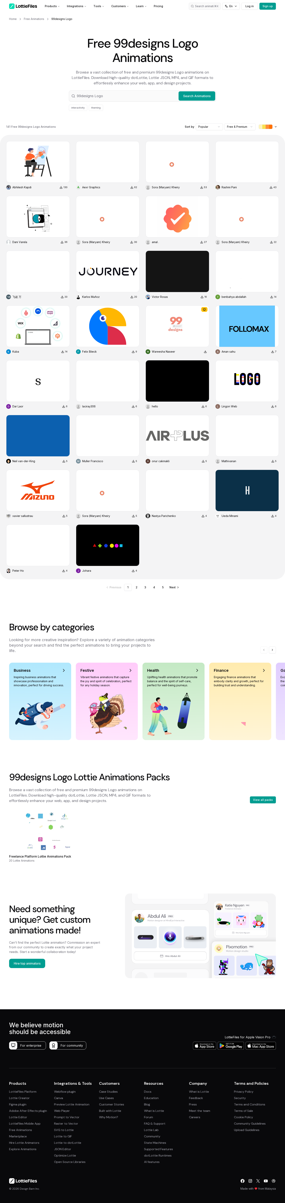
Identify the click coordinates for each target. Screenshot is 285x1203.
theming (96, 107)
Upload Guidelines (246, 1130)
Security (240, 1098)
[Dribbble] (273, 1181)
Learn (140, 6)
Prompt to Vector (66, 1117)
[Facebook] (242, 1181)
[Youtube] (265, 1181)
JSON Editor (62, 1149)
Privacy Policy (243, 1092)
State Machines (155, 1143)
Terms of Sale (243, 1111)
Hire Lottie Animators (24, 1143)
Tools (97, 6)
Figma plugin (17, 1104)
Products (51, 6)
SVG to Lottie (64, 1130)
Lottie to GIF (63, 1136)
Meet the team (199, 1111)
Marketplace (18, 1136)
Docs (147, 1092)
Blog (147, 1104)
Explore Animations (22, 1149)
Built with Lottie (110, 1111)
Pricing (158, 6)
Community (152, 1136)
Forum (148, 1117)
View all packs (263, 799)
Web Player (62, 1111)
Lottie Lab (151, 1130)
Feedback (196, 1098)
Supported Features (158, 1149)
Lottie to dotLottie (67, 1143)
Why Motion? (108, 1117)
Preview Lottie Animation (71, 1104)
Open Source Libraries (70, 1162)
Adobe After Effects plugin (28, 1111)
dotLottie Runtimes (158, 1155)
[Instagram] (250, 1181)
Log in (249, 6)
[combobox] (209, 126)
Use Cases (106, 1098)
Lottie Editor (18, 1117)
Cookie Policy (243, 1117)
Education (151, 1098)
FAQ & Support (154, 1124)
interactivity (78, 107)
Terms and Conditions (249, 1104)
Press (193, 1104)
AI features (152, 1162)
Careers (194, 1117)
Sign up (268, 6)
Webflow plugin (65, 1092)
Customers (118, 6)
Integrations (75, 6)
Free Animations (20, 1130)
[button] (142, 96)
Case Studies (108, 1092)
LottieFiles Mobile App (25, 1124)
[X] (258, 1181)
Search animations (206, 6)
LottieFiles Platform (22, 1092)
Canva (58, 1098)
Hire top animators (27, 963)
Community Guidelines (250, 1124)
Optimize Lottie (65, 1155)
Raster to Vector (66, 1124)
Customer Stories (111, 1104)
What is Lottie (154, 1111)
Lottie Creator (19, 1098)
